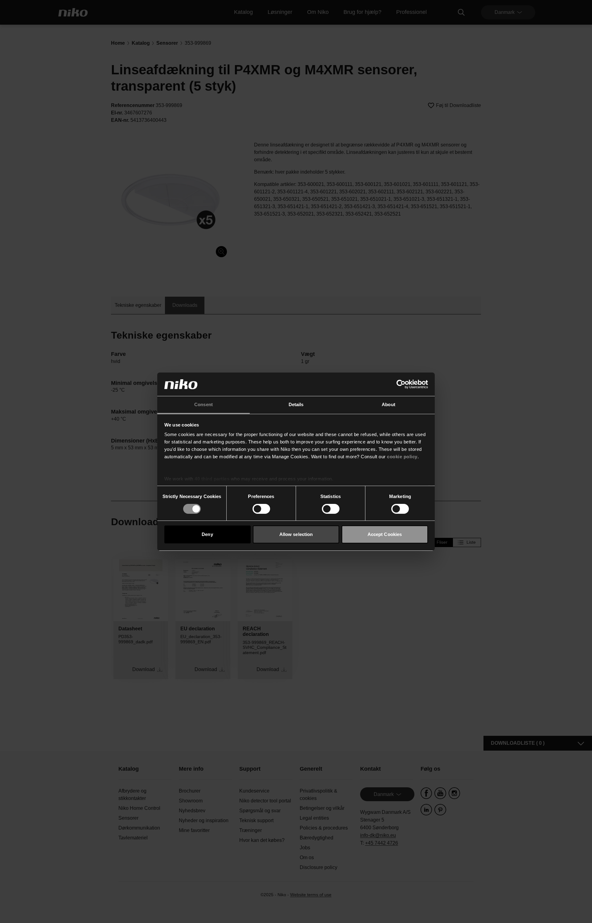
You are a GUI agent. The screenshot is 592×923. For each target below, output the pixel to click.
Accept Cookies (385, 534)
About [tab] (388, 404)
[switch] (261, 509)
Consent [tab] (203, 404)
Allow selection (296, 534)
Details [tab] (296, 404)
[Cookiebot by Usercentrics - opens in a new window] (401, 384)
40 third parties (212, 478)
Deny (207, 534)
